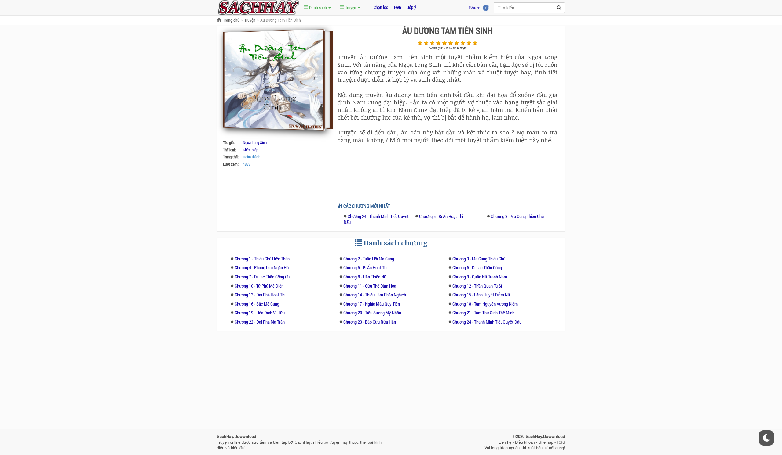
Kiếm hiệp (250, 149)
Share (475, 8)
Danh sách (318, 7)
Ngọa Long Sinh (255, 142)
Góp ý (411, 7)
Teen (397, 7)
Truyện (350, 7)
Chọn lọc (381, 7)
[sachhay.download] (258, 7)
